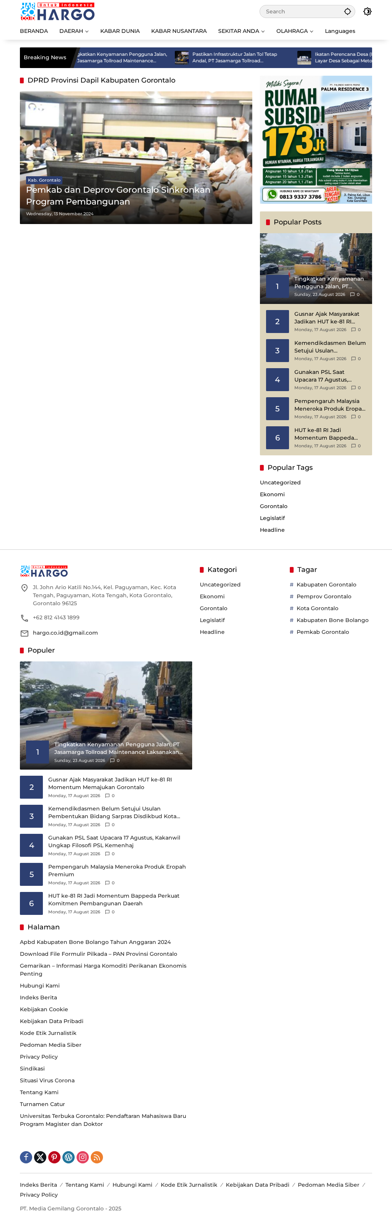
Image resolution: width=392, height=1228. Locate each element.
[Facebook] (26, 1157)
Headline (272, 529)
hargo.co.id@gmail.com (65, 632)
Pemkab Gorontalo (323, 632)
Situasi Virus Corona (47, 1080)
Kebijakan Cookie (44, 1009)
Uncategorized (280, 482)
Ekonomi (272, 494)
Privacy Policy (39, 1056)
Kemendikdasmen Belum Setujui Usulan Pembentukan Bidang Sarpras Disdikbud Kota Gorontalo (330, 346)
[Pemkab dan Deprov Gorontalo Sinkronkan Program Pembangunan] (136, 157)
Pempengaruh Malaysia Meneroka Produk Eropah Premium (330, 405)
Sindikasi (32, 1068)
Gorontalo (273, 506)
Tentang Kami (39, 1092)
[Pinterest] (54, 1157)
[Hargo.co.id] (57, 11)
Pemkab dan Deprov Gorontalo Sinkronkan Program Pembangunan (118, 196)
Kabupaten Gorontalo (326, 584)
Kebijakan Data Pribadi (51, 1021)
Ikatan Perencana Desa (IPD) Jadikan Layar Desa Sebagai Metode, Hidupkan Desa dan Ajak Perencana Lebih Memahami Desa (330, 57)
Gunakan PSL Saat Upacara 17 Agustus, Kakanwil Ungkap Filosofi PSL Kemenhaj (329, 376)
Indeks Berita (38, 997)
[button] (347, 11)
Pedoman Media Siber (51, 1044)
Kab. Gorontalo (44, 180)
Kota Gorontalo (317, 608)
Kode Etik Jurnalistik (48, 1033)
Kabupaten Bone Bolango (333, 620)
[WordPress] (68, 1157)
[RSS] (97, 1157)
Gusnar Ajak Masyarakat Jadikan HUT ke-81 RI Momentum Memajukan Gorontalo (327, 317)
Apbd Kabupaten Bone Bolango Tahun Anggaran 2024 (95, 942)
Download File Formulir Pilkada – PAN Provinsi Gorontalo (98, 953)
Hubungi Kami (40, 985)
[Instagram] (83, 1157)
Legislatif (272, 518)
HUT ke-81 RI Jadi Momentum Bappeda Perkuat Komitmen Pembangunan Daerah (326, 434)
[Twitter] (40, 1157)
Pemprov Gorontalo (324, 596)
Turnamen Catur (42, 1104)
